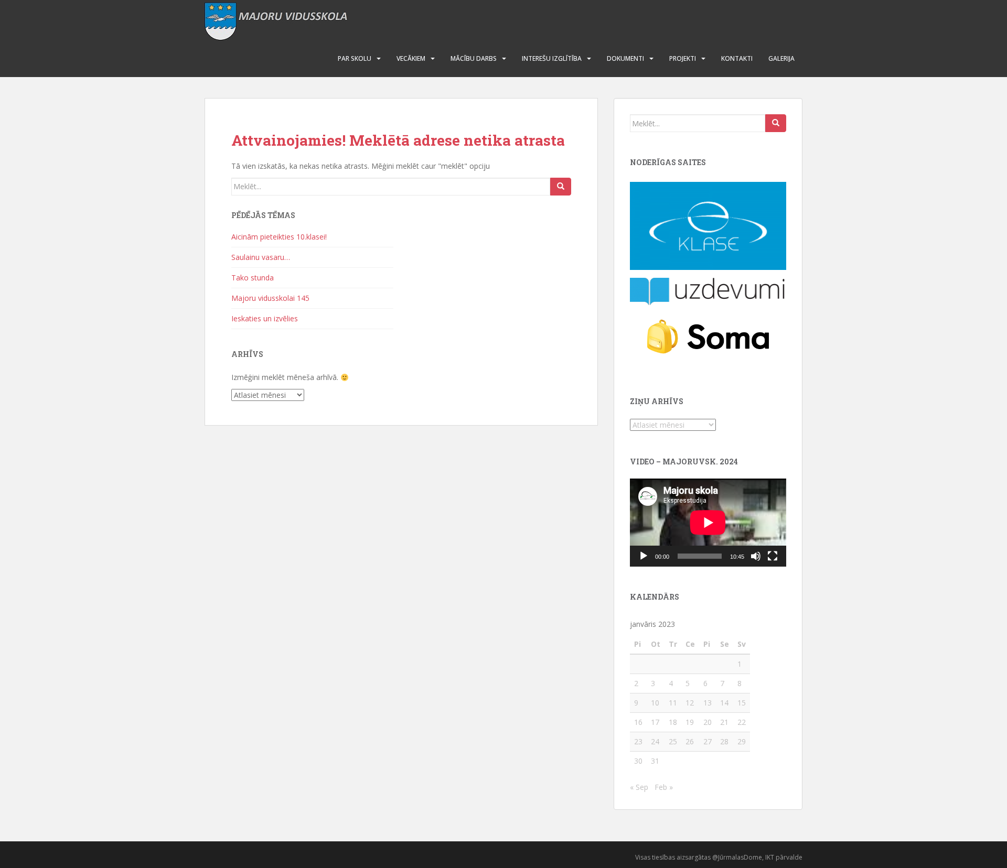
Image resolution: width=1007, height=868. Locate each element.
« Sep (639, 787)
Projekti (682, 58)
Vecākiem (411, 58)
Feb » (664, 787)
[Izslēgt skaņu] (756, 556)
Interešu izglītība (552, 58)
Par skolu (354, 58)
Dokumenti (625, 58)
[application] (708, 523)
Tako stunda (252, 278)
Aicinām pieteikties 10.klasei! (279, 237)
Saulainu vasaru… (260, 257)
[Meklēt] (560, 187)
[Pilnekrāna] (772, 556)
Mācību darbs (474, 58)
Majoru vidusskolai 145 (270, 298)
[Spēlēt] (643, 556)
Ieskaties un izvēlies (264, 318)
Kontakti (737, 58)
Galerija (781, 58)
